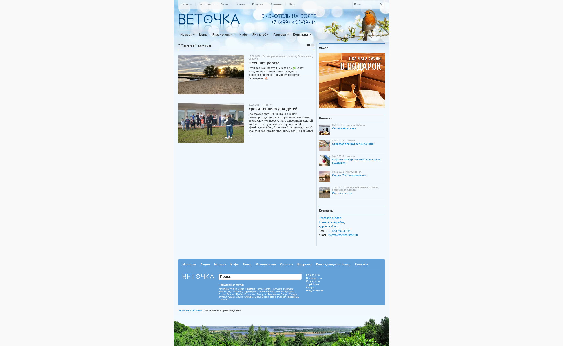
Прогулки (277, 289)
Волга (267, 289)
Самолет (223, 299)
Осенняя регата (264, 63)
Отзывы (240, 4)
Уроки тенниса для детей (273, 109)
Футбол (223, 297)
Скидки (293, 294)
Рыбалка (288, 289)
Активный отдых (228, 289)
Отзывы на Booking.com (314, 277)
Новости (186, 4)
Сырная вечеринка (344, 128)
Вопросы (257, 4)
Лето (260, 289)
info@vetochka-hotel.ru (343, 235)
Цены (203, 34)
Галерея (279, 34)
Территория (249, 291)
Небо (273, 297)
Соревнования (266, 291)
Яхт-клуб (259, 34)
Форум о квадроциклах (314, 289)
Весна (265, 297)
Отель (222, 294)
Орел (258, 297)
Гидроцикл (274, 294)
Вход (292, 4)
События (253, 59)
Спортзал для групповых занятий (353, 144)
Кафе (243, 34)
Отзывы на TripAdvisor (313, 283)
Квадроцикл (287, 291)
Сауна (239, 297)
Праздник (250, 289)
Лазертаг (262, 294)
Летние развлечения (274, 56)
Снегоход (237, 291)
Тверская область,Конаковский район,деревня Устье (332, 222)
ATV (277, 291)
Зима (241, 289)
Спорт (284, 294)
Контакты (276, 4)
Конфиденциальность (333, 264)
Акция (349, 172)
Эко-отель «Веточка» (190, 310)
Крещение (250, 294)
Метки (225, 4)
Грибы (239, 294)
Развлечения (222, 34)
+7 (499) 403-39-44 (338, 230)
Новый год (224, 291)
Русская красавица (288, 297)
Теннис (231, 294)
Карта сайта (206, 4)
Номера (186, 34)
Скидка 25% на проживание (349, 175)
